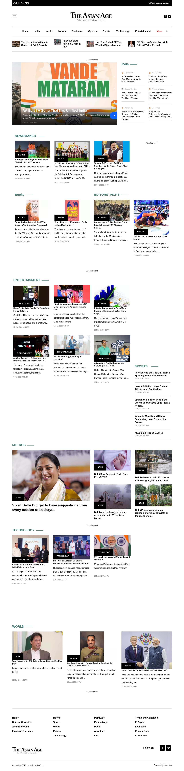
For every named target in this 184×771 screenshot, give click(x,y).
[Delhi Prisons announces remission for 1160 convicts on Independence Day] (153, 495)
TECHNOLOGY (23, 530)
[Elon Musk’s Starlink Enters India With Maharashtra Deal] (30, 549)
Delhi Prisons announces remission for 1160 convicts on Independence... (151, 513)
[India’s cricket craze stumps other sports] (151, 217)
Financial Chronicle (22, 731)
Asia (18, 656)
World (49, 31)
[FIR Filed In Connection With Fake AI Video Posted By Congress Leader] (132, 43)
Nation (21, 155)
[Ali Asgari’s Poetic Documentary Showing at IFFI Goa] (112, 348)
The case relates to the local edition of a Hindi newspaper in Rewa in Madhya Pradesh (32, 170)
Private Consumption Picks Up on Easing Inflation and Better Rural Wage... (110, 311)
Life (96, 735)
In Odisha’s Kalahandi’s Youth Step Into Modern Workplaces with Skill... (72, 164)
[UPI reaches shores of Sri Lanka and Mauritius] (112, 545)
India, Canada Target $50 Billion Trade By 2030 (144, 670)
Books (19, 194)
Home (25, 31)
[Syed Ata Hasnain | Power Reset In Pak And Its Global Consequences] (92, 646)
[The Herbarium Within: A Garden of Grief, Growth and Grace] (16, 43)
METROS (19, 445)
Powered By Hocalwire (163, 765)
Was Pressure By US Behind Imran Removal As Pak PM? (37, 662)
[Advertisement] (153, 321)
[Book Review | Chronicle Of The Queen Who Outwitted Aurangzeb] (32, 210)
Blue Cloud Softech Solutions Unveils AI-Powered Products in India (71, 562)
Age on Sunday (162, 3)
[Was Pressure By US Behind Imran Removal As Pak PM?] (37, 645)
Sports (106, 31)
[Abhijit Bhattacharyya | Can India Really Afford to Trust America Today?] (71, 93)
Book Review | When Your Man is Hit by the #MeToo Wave (131, 79)
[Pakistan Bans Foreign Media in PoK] (58, 42)
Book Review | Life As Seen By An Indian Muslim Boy (71, 223)
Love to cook (23, 303)
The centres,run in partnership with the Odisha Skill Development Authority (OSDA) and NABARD (70, 174)
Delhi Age (99, 718)
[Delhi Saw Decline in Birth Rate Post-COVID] (112, 460)
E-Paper (139, 722)
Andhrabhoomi (20, 726)
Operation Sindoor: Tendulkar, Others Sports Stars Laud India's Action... (152, 403)
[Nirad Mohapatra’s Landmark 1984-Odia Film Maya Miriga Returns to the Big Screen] (72, 293)
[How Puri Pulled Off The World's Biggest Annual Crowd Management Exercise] (91, 43)
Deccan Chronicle (22, 722)
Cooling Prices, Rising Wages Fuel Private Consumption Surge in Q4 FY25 (110, 322)
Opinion (92, 31)
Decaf (97, 726)
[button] (113, 75)
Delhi (18, 497)
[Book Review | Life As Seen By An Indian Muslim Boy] (72, 210)
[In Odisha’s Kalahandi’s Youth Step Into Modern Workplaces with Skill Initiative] (72, 151)
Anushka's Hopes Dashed (149, 433)
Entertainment (143, 31)
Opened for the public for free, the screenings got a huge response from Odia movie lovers (71, 318)
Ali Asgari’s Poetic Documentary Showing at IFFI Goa (109, 364)
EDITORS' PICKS (107, 194)
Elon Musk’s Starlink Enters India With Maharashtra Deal (28, 565)
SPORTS (141, 366)
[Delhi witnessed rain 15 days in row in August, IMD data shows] (153, 461)
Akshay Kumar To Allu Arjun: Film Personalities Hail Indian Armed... (29, 359)
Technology (122, 31)
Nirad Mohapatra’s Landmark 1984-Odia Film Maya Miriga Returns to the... (71, 307)
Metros (62, 31)
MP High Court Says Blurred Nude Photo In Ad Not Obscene (31, 161)
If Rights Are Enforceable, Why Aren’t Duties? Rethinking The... (160, 114)
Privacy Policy (143, 731)
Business (77, 31)
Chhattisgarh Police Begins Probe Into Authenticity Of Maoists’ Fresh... (110, 225)
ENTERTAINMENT (26, 280)
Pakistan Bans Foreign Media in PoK (72, 44)
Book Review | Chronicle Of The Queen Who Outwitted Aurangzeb (31, 223)
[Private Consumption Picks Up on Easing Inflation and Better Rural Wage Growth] (112, 295)
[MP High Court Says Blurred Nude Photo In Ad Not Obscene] (32, 149)
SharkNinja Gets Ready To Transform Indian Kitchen (31, 309)
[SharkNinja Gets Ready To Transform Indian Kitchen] (31, 295)
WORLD (18, 626)
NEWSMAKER (25, 136)
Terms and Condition (146, 718)
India (37, 31)
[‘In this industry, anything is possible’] (72, 345)
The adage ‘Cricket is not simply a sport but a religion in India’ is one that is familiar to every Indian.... (151, 247)
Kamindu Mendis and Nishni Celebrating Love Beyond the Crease (150, 419)
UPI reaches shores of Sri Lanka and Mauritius (112, 558)
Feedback (140, 726)
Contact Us (141, 735)
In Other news (22, 560)
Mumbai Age (101, 722)
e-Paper (152, 3)
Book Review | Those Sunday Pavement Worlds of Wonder (131, 95)
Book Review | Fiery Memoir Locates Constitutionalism (158, 79)
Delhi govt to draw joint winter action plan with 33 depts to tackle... (110, 515)
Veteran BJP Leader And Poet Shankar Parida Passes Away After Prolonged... (111, 166)
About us (99, 731)
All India (102, 218)
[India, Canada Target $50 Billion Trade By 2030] (146, 650)
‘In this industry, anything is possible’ (67, 358)
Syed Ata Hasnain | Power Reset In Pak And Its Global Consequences (89, 664)
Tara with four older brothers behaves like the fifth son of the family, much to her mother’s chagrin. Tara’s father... (32, 233)
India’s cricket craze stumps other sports (150, 237)
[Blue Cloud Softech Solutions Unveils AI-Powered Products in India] (71, 547)
